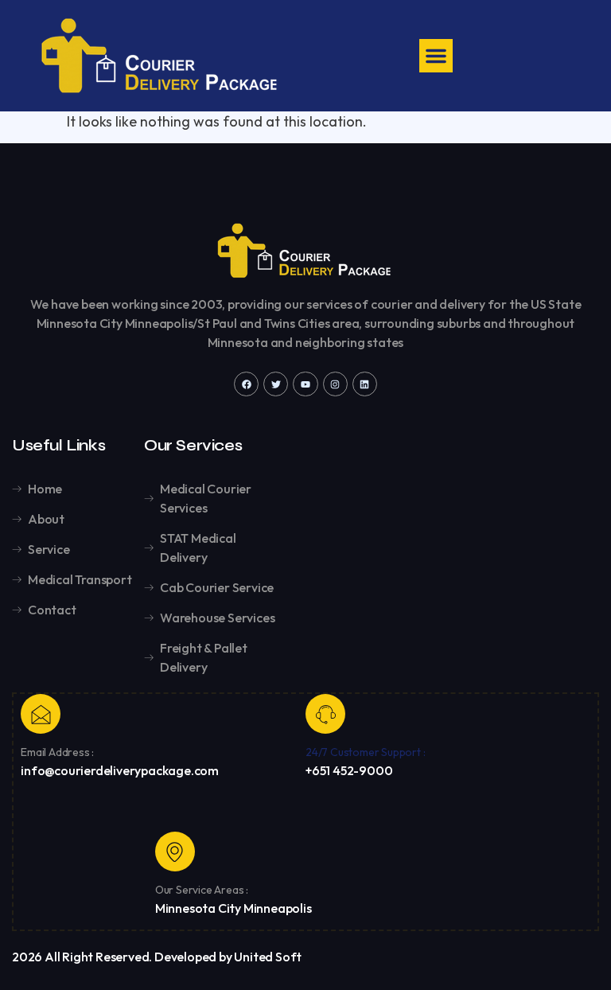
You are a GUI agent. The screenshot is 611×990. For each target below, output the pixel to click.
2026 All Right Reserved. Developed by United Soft (157, 957)
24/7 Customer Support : (365, 752)
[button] (436, 55)
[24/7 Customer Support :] (325, 714)
